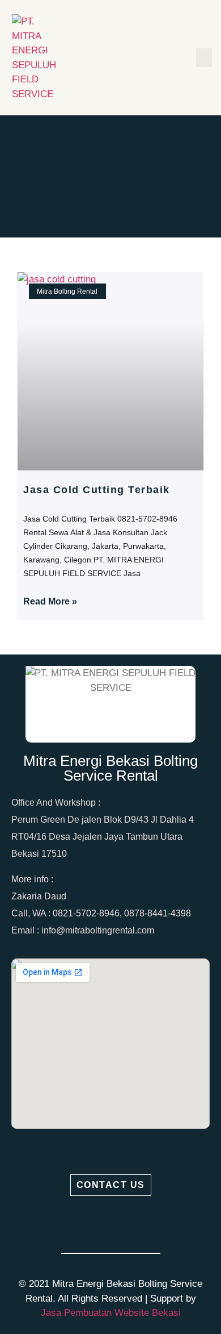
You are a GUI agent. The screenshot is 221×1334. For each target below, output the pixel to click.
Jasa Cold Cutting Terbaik (96, 489)
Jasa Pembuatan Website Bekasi (111, 1312)
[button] (204, 57)
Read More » (50, 601)
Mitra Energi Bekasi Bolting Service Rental (110, 768)
